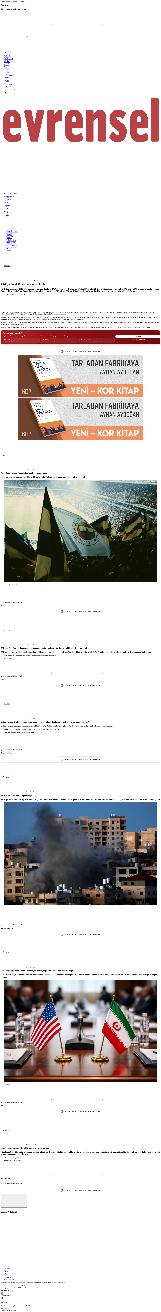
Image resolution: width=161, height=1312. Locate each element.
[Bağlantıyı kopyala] (115, 309)
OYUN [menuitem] (9, 248)
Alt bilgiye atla (20, 1)
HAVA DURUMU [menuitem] (12, 247)
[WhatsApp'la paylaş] (13, 309)
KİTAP (6, 71)
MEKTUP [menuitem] (10, 236)
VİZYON (6, 72)
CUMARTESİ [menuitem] (11, 242)
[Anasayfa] (16, 264)
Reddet (10, 1291)
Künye (6, 1273)
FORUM (6, 81)
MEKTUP (7, 80)
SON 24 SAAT (8, 57)
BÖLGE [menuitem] (9, 235)
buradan (55, 1282)
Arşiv (5, 1274)
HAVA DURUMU (9, 90)
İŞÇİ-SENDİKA (8, 59)
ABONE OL (7, 54)
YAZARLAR (7, 68)
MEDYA (6, 77)
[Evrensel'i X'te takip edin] (13, 24)
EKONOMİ (7, 60)
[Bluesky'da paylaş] (90, 309)
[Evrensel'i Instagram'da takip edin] (64, 24)
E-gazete (6, 1268)
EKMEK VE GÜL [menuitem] (12, 232)
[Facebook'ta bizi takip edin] (39, 1227)
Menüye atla (12, 1)
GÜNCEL (7, 63)
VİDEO (6, 69)
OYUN (6, 92)
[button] (16, 229)
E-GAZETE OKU (9, 53)
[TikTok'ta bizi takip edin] (140, 1227)
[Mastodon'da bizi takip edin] (39, 1240)
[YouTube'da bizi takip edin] (90, 1227)
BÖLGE (6, 78)
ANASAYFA (7, 56)
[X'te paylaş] (39, 309)
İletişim (6, 1271)
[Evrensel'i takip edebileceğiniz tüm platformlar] (115, 24)
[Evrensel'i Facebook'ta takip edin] (39, 24)
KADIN (6, 74)
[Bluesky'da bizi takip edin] (115, 1227)
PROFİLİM (6, 193)
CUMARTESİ (8, 86)
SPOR (5, 83)
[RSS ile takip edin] (64, 1240)
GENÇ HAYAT (8, 84)
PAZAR (6, 87)
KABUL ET (4, 1291)
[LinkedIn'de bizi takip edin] (13, 1240)
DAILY (6, 93)
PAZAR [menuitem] (9, 244)
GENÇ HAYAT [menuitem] (11, 241)
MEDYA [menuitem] (9, 233)
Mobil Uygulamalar (9, 1279)
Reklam (6, 1276)
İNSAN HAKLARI (9, 89)
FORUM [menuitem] (9, 238)
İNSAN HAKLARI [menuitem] (12, 245)
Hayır (9, 1308)
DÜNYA (6, 65)
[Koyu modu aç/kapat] (2, 193)
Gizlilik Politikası (8, 1277)
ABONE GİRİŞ (13, 193)
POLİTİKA (7, 62)
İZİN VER (3, 1308)
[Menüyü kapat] (13, 50)
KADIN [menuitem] (9, 230)
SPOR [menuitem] (9, 239)
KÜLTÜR (7, 66)
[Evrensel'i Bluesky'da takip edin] (90, 24)
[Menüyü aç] (13, 37)
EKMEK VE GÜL (9, 75)
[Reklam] (80, 396)
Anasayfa (6, 1270)
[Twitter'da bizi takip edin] (13, 1227)
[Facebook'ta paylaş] (64, 309)
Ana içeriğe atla (5, 1)
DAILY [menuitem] (9, 250)
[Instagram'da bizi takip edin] (64, 1227)
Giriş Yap (142, 339)
